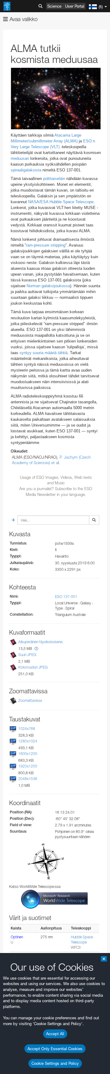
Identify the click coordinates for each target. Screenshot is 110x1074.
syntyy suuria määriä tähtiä (44, 352)
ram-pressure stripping (45, 245)
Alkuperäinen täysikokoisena (40, 642)
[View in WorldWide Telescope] (54, 898)
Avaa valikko (23, 19)
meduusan (20, 158)
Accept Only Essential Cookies (55, 1048)
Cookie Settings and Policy (55, 1063)
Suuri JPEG (27, 654)
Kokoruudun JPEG (33, 667)
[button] (36, 648)
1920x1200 (27, 766)
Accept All (55, 1033)
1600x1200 (27, 753)
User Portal (74, 6)
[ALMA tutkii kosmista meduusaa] (56, 98)
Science (54, 6)
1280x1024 (27, 741)
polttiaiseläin (54, 178)
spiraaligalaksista (26, 170)
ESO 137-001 (66, 596)
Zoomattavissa (30, 700)
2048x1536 (27, 778)
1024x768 (26, 728)
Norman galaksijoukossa (48, 286)
